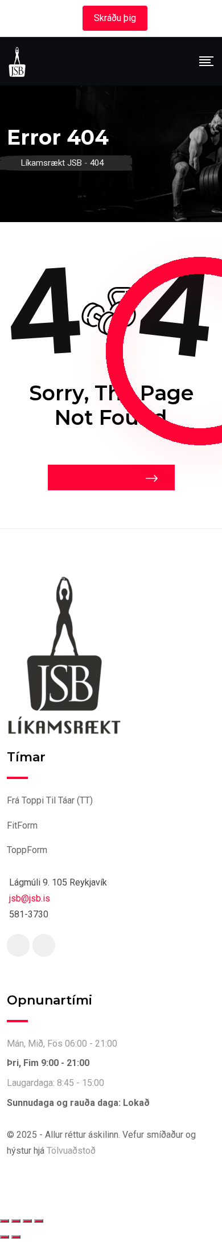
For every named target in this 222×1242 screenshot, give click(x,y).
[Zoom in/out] (4, 1221)
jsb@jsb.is (29, 898)
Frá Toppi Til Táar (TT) (50, 800)
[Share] (27, 1221)
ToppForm (27, 850)
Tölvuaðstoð (71, 1150)
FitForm (22, 825)
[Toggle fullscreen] (15, 1221)
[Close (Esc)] (38, 1221)
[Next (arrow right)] (15, 1237)
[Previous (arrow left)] (4, 1237)
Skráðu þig (115, 18)
